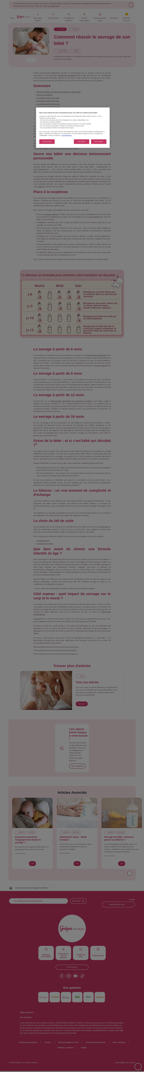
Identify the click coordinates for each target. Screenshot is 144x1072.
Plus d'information (66, 135)
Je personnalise (47, 141)
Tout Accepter (98, 141)
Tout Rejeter (81, 141)
